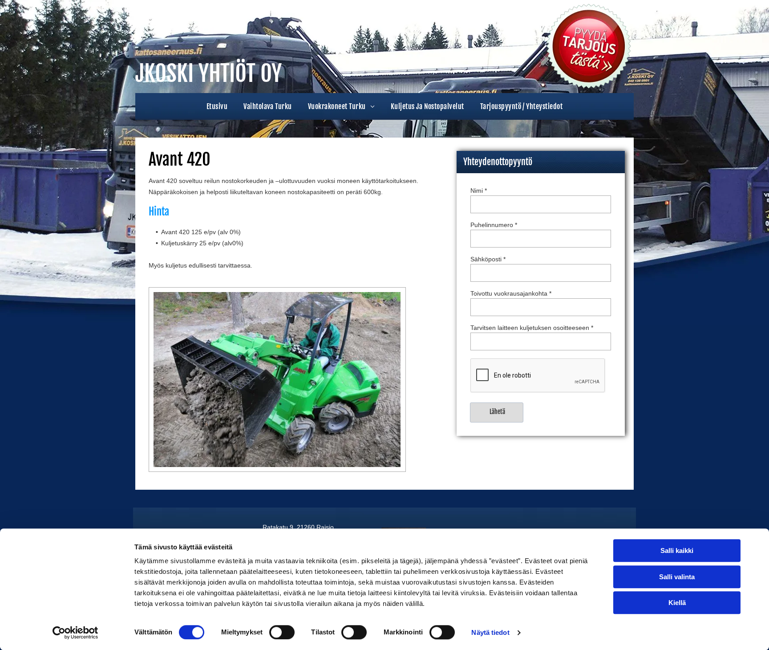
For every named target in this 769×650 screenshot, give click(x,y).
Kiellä (677, 602)
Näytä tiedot (490, 632)
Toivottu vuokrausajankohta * (510, 293)
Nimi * (478, 190)
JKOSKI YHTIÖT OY (208, 73)
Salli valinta (677, 577)
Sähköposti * (488, 259)
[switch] (282, 632)
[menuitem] (216, 106)
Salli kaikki (676, 550)
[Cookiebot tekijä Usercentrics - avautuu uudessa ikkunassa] (75, 632)
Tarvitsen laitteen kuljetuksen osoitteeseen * (531, 327)
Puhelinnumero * (493, 224)
